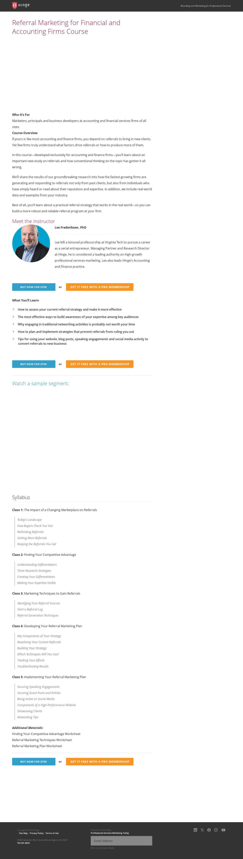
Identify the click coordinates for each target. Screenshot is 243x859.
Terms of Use (52, 833)
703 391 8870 (23, 843)
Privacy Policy (36, 833)
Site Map (23, 833)
